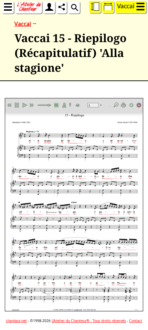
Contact (135, 320)
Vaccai (22, 24)
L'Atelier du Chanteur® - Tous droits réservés (89, 320)
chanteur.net (16, 320)
